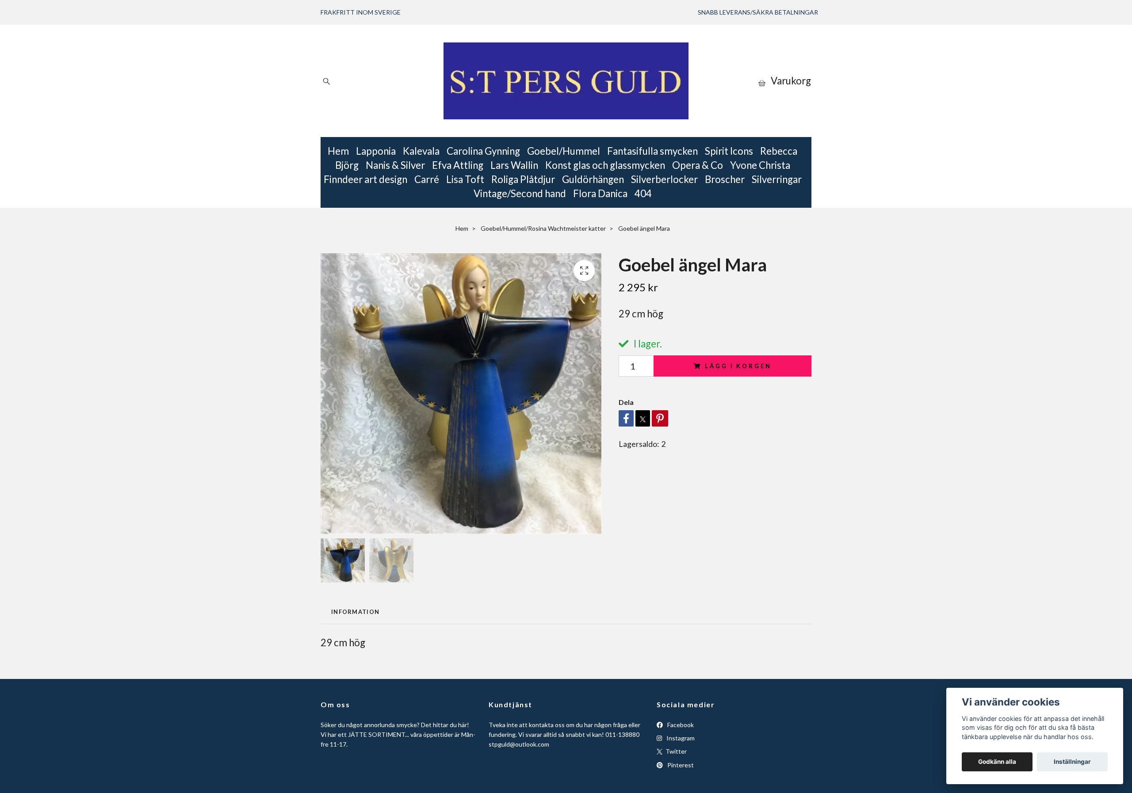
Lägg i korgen (738, 366)
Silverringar (777, 179)
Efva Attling (457, 165)
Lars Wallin (514, 165)
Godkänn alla (997, 761)
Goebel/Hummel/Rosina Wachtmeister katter (543, 228)
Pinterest (680, 765)
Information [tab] (355, 611)
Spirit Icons (729, 151)
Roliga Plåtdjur (523, 179)
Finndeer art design (365, 179)
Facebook (680, 724)
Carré (426, 179)
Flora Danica (600, 193)
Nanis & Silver (395, 165)
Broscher (725, 179)
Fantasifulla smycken (652, 151)
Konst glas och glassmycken (605, 165)
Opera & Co (697, 165)
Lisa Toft (465, 179)
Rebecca (778, 151)
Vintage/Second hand (520, 193)
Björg (347, 165)
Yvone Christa (760, 165)
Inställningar (1072, 761)
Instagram (680, 738)
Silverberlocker (664, 179)
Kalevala (421, 151)
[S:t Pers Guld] (566, 80)
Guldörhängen (593, 179)
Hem (338, 151)
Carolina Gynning (483, 151)
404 (643, 193)
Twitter (675, 751)
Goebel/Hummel (563, 151)
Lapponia (376, 151)
